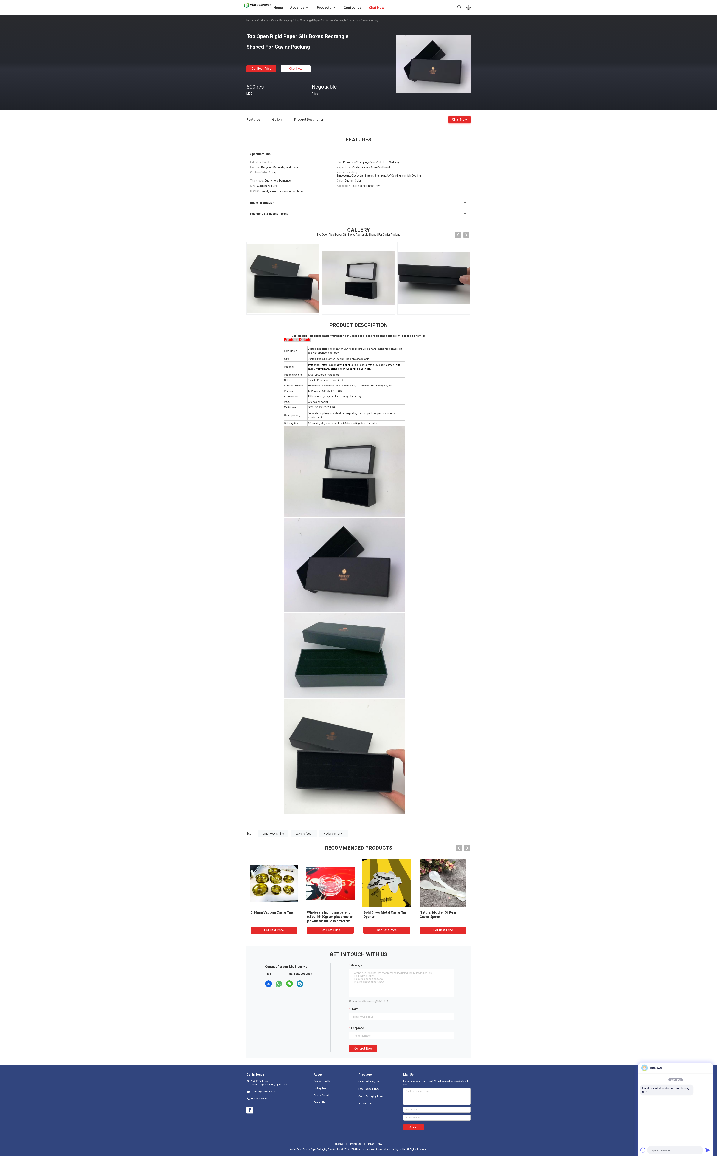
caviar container (334, 833)
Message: (357, 965)
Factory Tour (320, 1088)
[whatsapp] (279, 983)
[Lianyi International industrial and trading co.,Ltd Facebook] (249, 1110)
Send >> (413, 1127)
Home (250, 20)
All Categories (365, 1103)
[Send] (708, 1150)
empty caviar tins (273, 833)
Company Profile (322, 1081)
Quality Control (321, 1095)
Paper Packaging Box (369, 1081)
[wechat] (289, 983)
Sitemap (339, 1144)
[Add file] (643, 1150)
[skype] (300, 983)
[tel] (310, 983)
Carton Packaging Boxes (371, 1096)
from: (354, 1009)
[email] (268, 983)
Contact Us (319, 1102)
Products (262, 20)
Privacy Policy (375, 1144)
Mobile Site (355, 1144)
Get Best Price (261, 68)
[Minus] (707, 1068)
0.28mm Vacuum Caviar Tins (272, 912)
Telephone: (357, 1028)
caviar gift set (304, 833)
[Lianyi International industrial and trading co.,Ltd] (258, 4)
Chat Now (295, 68)
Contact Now (363, 1048)
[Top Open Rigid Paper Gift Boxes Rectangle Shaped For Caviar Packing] (433, 64)
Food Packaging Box (368, 1089)
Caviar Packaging (281, 20)
